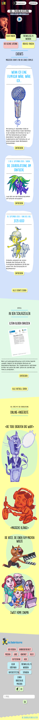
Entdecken (19, 148)
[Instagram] (21, 689)
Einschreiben (33, 3)
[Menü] (3, 3)
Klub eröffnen (13, 666)
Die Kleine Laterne (10, 43)
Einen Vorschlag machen (19, 680)
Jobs (15, 654)
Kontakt (24, 654)
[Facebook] (17, 689)
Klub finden (11, 35)
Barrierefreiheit (25, 649)
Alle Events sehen (19, 290)
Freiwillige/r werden (28, 37)
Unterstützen (14, 672)
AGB (25, 659)
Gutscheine (16, 659)
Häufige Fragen (28, 43)
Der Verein (12, 649)
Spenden (26, 672)
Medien (7, 654)
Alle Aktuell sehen (19, 388)
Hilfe (32, 654)
